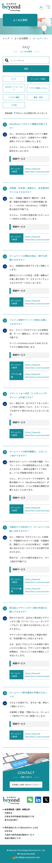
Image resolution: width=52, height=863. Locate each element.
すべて (14, 79)
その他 (14, 105)
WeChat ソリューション (14, 88)
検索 (26, 68)
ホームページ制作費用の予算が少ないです (28, 694)
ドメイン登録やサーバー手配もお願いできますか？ (28, 322)
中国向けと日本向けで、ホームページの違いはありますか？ (29, 529)
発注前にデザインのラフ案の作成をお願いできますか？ (28, 609)
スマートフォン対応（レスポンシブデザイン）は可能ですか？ (28, 395)
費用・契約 (38, 97)
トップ (6, 38)
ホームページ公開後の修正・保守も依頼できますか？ (28, 257)
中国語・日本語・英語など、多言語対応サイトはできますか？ (29, 190)
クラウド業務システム (38, 88)
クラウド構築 (13, 97)
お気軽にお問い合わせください (25, 784)
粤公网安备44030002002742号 (27, 857)
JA (41, 7)
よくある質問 (21, 38)
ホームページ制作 (38, 79)
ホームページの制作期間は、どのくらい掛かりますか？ (28, 453)
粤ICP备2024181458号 (26, 853)
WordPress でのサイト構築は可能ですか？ (28, 126)
